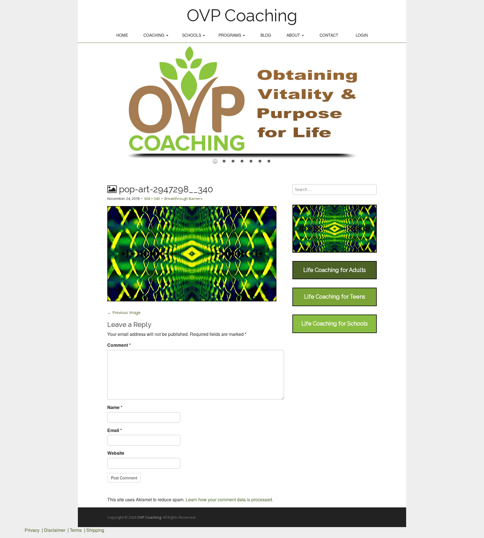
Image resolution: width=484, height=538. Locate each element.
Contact (329, 35)
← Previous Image (124, 312)
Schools (192, 35)
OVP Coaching (242, 15)
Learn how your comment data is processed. (229, 499)
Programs (230, 35)
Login (362, 35)
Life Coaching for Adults (334, 270)
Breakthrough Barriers (183, 198)
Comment (119, 345)
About (294, 35)
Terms (76, 530)
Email (114, 430)
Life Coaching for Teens (334, 296)
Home (122, 35)
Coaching (154, 35)
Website (115, 453)
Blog (265, 35)
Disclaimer (54, 530)
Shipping (95, 530)
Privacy (32, 530)
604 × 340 (152, 198)
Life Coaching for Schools (334, 323)
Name (114, 407)
